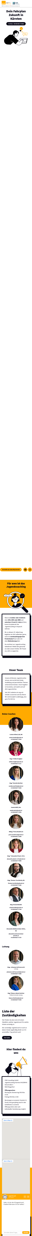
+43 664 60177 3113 (16, 763)
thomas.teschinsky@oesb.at (16, 883)
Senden (25, 1232)
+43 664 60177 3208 (16, 885)
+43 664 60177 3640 (16, 836)
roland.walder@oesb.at (16, 907)
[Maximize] (25, 1196)
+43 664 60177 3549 (16, 1000)
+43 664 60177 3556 (16, 812)
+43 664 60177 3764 (16, 909)
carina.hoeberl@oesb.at (16, 737)
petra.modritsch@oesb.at (16, 834)
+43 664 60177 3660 (16, 973)
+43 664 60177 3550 (16, 739)
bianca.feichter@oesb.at (16, 998)
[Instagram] (30, 570)
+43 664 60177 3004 (16, 788)
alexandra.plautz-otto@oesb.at (16, 859)
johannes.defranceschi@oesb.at (16, 972)
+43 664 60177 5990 (16, 861)
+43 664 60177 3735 (16, 937)
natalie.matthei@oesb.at (16, 786)
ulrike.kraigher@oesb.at (16, 762)
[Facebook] (25, 570)
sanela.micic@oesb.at (16, 810)
